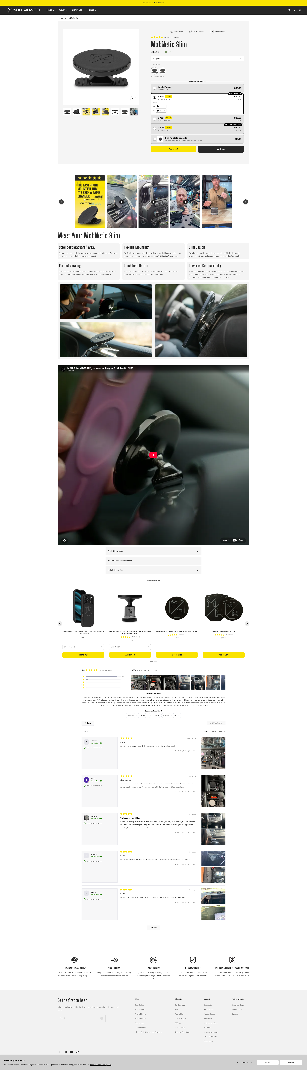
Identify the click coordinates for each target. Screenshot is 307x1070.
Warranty (207, 1027)
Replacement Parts (211, 1023)
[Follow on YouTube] (71, 1052)
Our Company (180, 1005)
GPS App (178, 1023)
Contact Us (208, 1005)
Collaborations (140, 1027)
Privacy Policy (180, 1027)
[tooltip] (160, 694)
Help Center (208, 1009)
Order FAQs (208, 1018)
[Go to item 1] (67, 112)
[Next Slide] (223, 682)
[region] (178, 682)
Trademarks (208, 1041)
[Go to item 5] (105, 112)
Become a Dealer (238, 1005)
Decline (291, 1062)
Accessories (139, 1023)
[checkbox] (197, 139)
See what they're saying (80, 976)
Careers (235, 1014)
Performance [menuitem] (154, 715)
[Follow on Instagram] (65, 1052)
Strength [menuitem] (142, 715)
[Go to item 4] (96, 112)
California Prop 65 (210, 1036)
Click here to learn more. (240, 976)
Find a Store (179, 1014)
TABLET (62, 10)
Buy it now (221, 149)
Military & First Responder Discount (148, 1032)
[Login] (294, 10)
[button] (165, 37)
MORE (91, 10)
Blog (176, 1009)
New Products (140, 1009)
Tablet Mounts (140, 1018)
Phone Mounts (140, 1014)
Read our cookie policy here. (100, 1065)
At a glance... (157, 58)
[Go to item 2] (77, 112)
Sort (206, 732)
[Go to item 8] (134, 112)
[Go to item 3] (86, 112)
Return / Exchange (211, 1032)
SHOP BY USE (77, 10)
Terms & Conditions (182, 1032)
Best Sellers (139, 1005)
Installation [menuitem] (130, 715)
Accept (267, 1062)
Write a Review (218, 723)
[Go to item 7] (125, 112)
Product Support (210, 1014)
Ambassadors (237, 1009)
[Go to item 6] (115, 112)
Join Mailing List (181, 1018)
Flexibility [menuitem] (177, 715)
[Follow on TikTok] (77, 1052)
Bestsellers (62, 18)
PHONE (49, 10)
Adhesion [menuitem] (166, 715)
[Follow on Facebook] (59, 1052)
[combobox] (161, 106)
